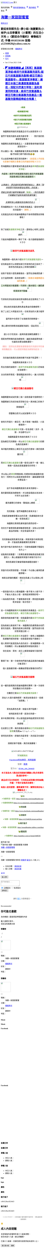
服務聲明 (23, 1219)
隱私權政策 (38, 1217)
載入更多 (4, 877)
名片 (7, 59)
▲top (3, 873)
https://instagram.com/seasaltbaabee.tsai (29, 799)
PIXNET (10, 1217)
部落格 (7, 56)
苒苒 (25, 764)
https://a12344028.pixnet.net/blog (30, 819)
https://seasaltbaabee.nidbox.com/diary (30, 827)
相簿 (7, 53)
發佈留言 (4, 890)
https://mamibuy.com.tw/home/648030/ (27, 836)
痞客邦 (23, 860)
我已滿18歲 (5, 1245)
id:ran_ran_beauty (26, 768)
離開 (12, 1245)
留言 (28, 860)
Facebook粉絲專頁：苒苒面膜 (22, 760)
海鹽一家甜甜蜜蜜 (15, 17)
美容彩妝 (17, 866)
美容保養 (17, 869)
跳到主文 (4, 23)
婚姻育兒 (18, 49)
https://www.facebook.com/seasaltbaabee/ (29, 811)
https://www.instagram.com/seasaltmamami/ (29, 803)
